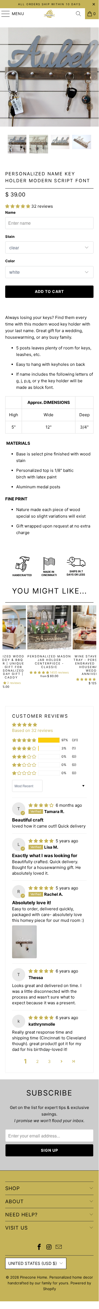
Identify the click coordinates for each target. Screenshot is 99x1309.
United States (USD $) (32, 1263)
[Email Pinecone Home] (59, 1247)
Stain (10, 236)
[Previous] (4, 647)
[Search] (78, 13)
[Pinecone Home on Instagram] (49, 1247)
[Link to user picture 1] (24, 941)
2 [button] (37, 1061)
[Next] (94, 647)
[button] (17, 206)
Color (10, 261)
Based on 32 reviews (32, 730)
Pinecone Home (33, 1277)
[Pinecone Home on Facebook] (39, 1247)
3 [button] (49, 1061)
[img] (41, 805)
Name (10, 212)
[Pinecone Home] (49, 13)
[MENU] (3, 13)
